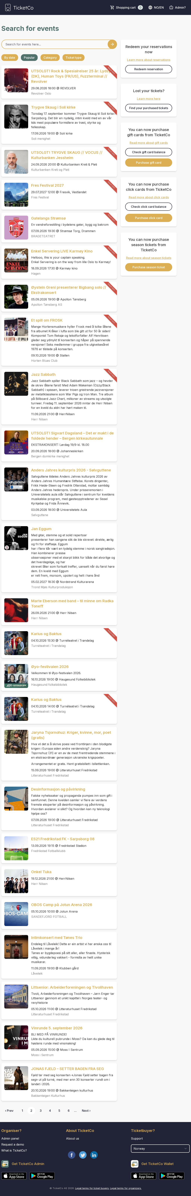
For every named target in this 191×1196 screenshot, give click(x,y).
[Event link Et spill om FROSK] (14, 330)
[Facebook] (71, 1155)
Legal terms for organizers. (126, 1188)
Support (137, 1138)
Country (138, 1142)
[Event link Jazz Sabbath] (14, 384)
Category (50, 57)
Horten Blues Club (44, 360)
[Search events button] (112, 44)
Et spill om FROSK (47, 320)
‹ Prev (9, 1110)
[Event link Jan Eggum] (14, 538)
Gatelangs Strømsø (48, 218)
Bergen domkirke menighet (50, 456)
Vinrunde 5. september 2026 (56, 1028)
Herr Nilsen (39, 419)
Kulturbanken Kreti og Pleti (50, 170)
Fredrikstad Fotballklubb (48, 851)
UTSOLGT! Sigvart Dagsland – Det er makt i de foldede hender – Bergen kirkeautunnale (72, 436)
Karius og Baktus (46, 634)
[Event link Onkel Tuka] (14, 881)
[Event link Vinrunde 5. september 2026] (14, 1037)
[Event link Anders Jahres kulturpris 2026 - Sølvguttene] (14, 479)
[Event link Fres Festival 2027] (14, 195)
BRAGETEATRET (43, 236)
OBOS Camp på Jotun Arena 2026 (61, 904)
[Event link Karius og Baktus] (14, 643)
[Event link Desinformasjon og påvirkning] (14, 799)
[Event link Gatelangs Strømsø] (14, 228)
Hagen (35, 273)
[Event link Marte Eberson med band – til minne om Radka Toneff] (14, 610)
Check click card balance (148, 207)
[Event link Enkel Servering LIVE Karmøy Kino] (14, 260)
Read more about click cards (149, 197)
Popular (29, 57)
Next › (86, 1110)
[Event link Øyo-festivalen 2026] (14, 676)
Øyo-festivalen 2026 (50, 666)
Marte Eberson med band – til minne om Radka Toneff (72, 603)
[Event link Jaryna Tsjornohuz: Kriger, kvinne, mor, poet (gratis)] (14, 742)
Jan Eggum (41, 529)
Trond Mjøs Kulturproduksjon (52, 587)
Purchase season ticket (148, 267)
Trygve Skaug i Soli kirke (53, 107)
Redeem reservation (148, 69)
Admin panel (10, 1138)
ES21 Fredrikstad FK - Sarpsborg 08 (63, 839)
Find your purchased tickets (148, 108)
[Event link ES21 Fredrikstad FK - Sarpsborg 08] (14, 848)
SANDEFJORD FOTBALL (49, 917)
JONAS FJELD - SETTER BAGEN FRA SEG (67, 1069)
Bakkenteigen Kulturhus (48, 1096)
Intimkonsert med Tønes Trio (56, 937)
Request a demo (12, 1144)
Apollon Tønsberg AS (46, 304)
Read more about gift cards (149, 143)
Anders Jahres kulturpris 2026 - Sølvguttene (71, 470)
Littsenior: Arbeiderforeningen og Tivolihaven (72, 987)
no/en (159, 7)
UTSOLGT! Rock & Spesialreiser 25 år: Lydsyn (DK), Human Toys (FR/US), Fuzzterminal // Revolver (72, 76)
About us (72, 1138)
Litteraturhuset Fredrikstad (50, 775)
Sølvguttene (39, 515)
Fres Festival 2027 (47, 185)
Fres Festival (40, 197)
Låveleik (37, 973)
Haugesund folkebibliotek (49, 684)
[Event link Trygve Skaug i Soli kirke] (14, 117)
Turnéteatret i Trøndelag (48, 646)
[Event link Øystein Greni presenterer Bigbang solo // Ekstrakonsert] (14, 297)
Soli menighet (40, 139)
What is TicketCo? (14, 1150)
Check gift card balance (148, 152)
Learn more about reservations (148, 60)
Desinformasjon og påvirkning (58, 789)
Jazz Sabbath (43, 374)
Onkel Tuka (41, 872)
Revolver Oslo (41, 93)
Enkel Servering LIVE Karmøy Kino (62, 251)
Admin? (180, 7)
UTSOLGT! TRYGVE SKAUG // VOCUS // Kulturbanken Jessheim (66, 155)
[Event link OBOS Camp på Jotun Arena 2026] (14, 914)
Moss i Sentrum (42, 1055)
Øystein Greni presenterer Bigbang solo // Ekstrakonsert (68, 290)
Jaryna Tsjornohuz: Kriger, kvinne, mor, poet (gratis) (71, 735)
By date (9, 57)
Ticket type (73, 57)
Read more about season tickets (148, 258)
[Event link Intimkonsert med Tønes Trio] (14, 947)
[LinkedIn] (94, 1155)
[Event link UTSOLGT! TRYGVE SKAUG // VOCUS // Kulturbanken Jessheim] (14, 162)
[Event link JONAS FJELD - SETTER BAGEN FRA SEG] (14, 1078)
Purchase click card (148, 218)
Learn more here (148, 99)
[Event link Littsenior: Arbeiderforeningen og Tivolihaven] (14, 997)
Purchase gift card (148, 162)
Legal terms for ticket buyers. (92, 1188)
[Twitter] (83, 1155)
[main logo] (19, 7)
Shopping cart (128, 7)
